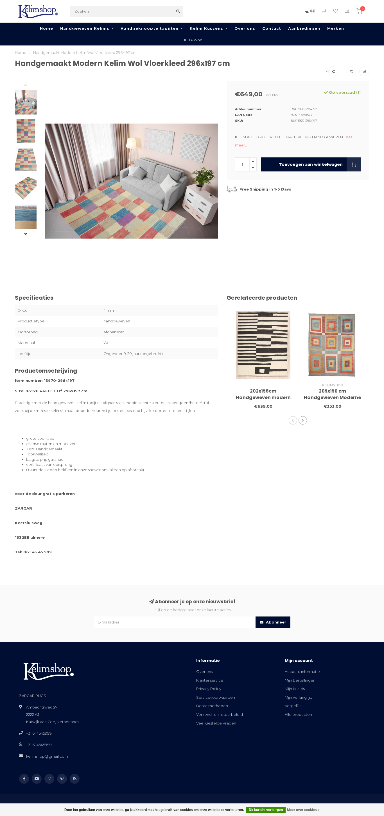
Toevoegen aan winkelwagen (311, 164)
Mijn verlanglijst (298, 697)
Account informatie (302, 671)
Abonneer (275, 622)
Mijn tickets (295, 688)
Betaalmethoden (212, 705)
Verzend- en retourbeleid (219, 714)
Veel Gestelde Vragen (216, 723)
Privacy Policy (208, 688)
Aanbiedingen (304, 28)
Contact (271, 28)
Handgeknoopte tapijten (150, 28)
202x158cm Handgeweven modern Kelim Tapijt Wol (263, 397)
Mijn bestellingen (300, 680)
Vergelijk (293, 705)
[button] (30, 85)
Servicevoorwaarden (215, 697)
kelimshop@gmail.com (47, 756)
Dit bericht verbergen (266, 810)
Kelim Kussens (206, 28)
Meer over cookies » (303, 810)
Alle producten (298, 714)
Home (46, 28)
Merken (335, 28)
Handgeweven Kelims (84, 28)
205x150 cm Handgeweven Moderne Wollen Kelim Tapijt (332, 397)
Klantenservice (209, 680)
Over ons (244, 28)
